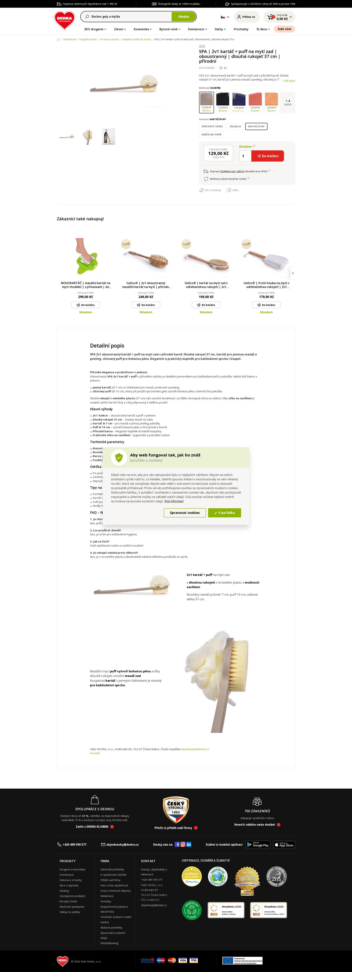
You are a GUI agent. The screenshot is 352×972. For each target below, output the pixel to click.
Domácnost (196, 29)
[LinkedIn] (188, 844)
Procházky (241, 29)
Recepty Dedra (68, 901)
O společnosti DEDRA (113, 874)
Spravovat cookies (185, 513)
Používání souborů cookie (115, 917)
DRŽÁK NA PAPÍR (212, 134)
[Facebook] (177, 844)
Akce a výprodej (69, 885)
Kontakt (95, 753)
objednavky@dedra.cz (195, 749)
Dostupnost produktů (72, 896)
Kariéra (104, 922)
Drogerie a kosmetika (72, 869)
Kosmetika (141, 29)
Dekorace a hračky (71, 880)
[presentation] (59, 273)
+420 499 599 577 (74, 845)
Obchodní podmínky (112, 869)
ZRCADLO (235, 126)
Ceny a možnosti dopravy (115, 890)
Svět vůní (284, 29)
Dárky (219, 29)
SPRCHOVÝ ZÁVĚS (212, 126)
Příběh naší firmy (110, 880)
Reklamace (106, 896)
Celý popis (289, 80)
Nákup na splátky (70, 912)
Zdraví (118, 29)
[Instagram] (183, 844)
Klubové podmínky (111, 927)
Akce (263, 29)
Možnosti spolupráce (72, 906)
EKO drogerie (94, 29)
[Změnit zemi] (223, 17)
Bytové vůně (168, 29)
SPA (202, 46)
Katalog (64, 890)
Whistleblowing (109, 943)
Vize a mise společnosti (114, 885)
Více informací (174, 501)
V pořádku (226, 513)
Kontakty (105, 901)
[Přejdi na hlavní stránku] (64, 20)
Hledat (183, 16)
